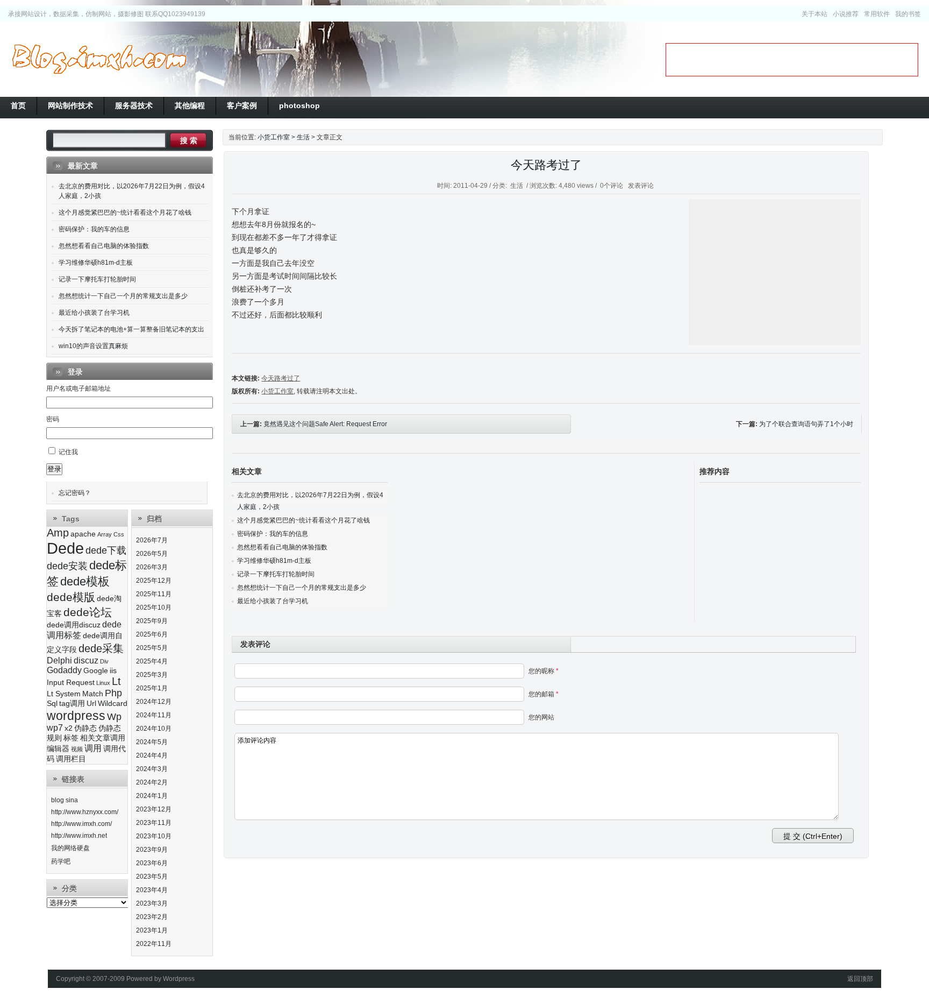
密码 (52, 419)
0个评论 (611, 185)
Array (104, 534)
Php (113, 693)
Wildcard (112, 704)
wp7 (55, 727)
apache (83, 534)
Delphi (59, 660)
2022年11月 (153, 944)
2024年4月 (152, 755)
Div (104, 661)
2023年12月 (153, 809)
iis (113, 671)
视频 (77, 749)
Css (118, 534)
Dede (65, 548)
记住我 (68, 452)
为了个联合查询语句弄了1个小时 (806, 424)
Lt (116, 681)
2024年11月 (153, 715)
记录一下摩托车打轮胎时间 (276, 574)
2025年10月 (153, 607)
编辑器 (58, 749)
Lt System (64, 694)
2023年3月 (152, 903)
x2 (69, 728)
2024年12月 (153, 701)
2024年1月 (152, 796)
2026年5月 (152, 553)
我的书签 (908, 14)
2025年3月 (152, 675)
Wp (114, 716)
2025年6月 (152, 634)
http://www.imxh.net (79, 835)
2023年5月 (152, 876)
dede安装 (67, 566)
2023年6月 (152, 863)
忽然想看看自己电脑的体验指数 (282, 547)
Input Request (71, 683)
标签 (70, 738)
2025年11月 (153, 594)
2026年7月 (152, 540)
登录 (54, 469)
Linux (103, 683)
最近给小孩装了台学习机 (272, 601)
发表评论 (641, 185)
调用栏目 (71, 759)
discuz (86, 660)
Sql (52, 704)
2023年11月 (153, 823)
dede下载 (105, 550)
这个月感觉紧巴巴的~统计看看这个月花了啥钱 (303, 520)
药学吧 (60, 861)
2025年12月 (153, 580)
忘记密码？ (75, 493)
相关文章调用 (102, 738)
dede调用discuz (74, 625)
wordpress (76, 716)
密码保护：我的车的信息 (272, 534)
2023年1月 (152, 930)
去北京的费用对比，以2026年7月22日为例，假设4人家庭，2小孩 (132, 191)
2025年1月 (152, 688)
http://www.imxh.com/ (81, 824)
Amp (58, 533)
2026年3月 (152, 567)
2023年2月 (152, 917)
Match (92, 694)
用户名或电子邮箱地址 (78, 388)
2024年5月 (152, 742)
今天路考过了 (546, 165)
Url (91, 704)
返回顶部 (860, 979)
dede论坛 (87, 612)
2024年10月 (153, 728)
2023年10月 (153, 836)
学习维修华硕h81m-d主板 (274, 560)
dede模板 (85, 581)
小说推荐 (846, 14)
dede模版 (71, 597)
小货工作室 (99, 59)
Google (95, 671)
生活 (303, 137)
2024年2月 (152, 782)
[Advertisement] (792, 60)
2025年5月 (152, 648)
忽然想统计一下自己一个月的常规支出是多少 (301, 587)
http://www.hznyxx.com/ (84, 812)
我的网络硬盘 (70, 848)
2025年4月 (152, 661)
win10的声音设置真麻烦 (93, 346)
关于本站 (814, 14)
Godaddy (64, 670)
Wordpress (179, 979)
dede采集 (101, 648)
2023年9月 (152, 849)
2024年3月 (152, 769)
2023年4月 (152, 890)
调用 (93, 748)
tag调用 (72, 704)
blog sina (64, 800)
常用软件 (877, 14)
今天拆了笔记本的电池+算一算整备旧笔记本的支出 (131, 329)
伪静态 (85, 728)
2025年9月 (152, 621)
